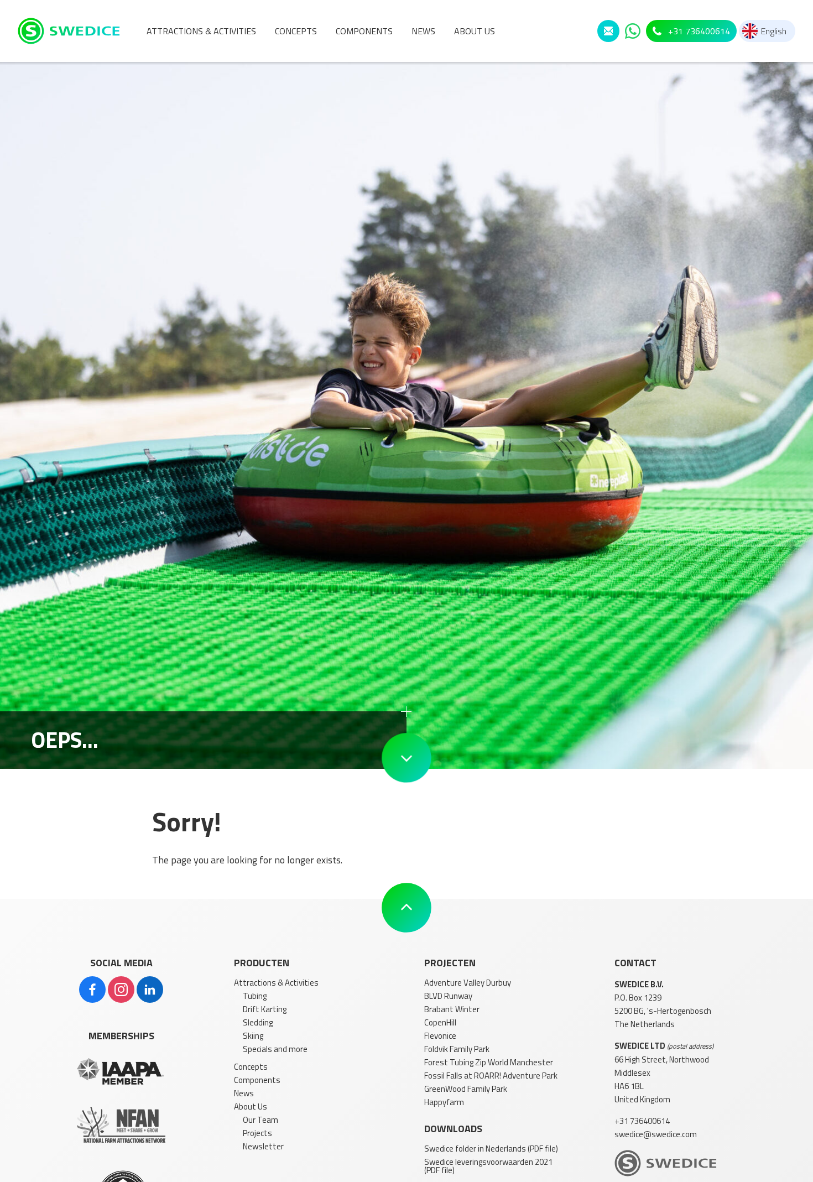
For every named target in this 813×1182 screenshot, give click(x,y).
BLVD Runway (448, 996)
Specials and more (275, 1049)
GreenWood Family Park (465, 1088)
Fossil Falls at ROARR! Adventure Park (490, 1075)
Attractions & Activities (276, 982)
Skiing (253, 1035)
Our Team (260, 1119)
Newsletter (263, 1146)
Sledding (258, 1022)
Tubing (255, 996)
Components (257, 1080)
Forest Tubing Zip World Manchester (488, 1062)
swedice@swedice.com (655, 1134)
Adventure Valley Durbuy (467, 982)
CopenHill (440, 1022)
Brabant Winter (452, 1009)
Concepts (251, 1066)
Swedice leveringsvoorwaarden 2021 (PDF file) (488, 1165)
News (244, 1093)
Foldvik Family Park (456, 1049)
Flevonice (440, 1035)
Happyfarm (444, 1102)
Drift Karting (264, 1009)
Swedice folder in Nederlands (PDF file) (491, 1148)
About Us (250, 1106)
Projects (257, 1133)
